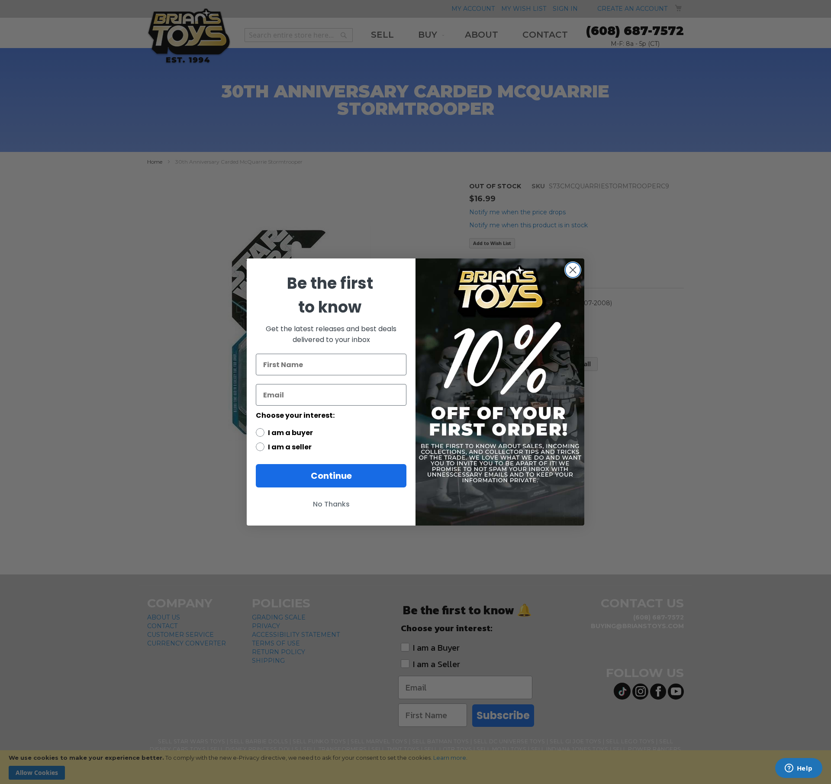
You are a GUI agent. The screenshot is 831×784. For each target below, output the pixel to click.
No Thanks (331, 504)
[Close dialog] (573, 270)
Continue (331, 476)
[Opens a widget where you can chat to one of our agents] (798, 769)
